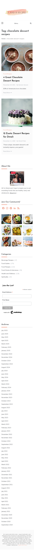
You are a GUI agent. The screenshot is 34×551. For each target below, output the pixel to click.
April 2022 (4, 461)
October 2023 (5, 401)
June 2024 (4, 374)
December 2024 (6, 354)
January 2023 (5, 431)
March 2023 (5, 424)
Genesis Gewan (23, 85)
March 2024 (5, 384)
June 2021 (4, 495)
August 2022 (5, 448)
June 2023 (4, 414)
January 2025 (5, 350)
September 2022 (7, 444)
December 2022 (6, 434)
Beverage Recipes (7, 260)
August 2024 (5, 367)
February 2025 (6, 347)
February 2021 (6, 508)
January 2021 (5, 511)
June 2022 (4, 454)
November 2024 (6, 357)
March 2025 (5, 344)
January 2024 (5, 391)
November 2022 (6, 438)
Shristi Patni (22, 141)
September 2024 (7, 364)
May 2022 (4, 458)
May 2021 (4, 498)
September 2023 (7, 404)
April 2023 (4, 421)
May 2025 (4, 337)
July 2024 (4, 371)
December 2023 (6, 394)
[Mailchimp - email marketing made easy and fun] (12, 313)
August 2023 (5, 407)
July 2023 (4, 411)
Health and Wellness (8, 273)
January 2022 (5, 471)
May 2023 (4, 417)
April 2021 (4, 501)
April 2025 (4, 340)
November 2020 (6, 518)
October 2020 (5, 521)
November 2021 (6, 478)
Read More (6, 92)
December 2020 (6, 515)
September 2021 (7, 484)
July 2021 (4, 491)
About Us (13, 193)
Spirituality (4, 277)
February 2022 (6, 468)
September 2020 (7, 525)
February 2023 (6, 428)
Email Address (7, 292)
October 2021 (5, 481)
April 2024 (4, 381)
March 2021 (5, 505)
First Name (5, 300)
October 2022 (5, 441)
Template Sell (22, 545)
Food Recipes (7, 74)
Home (3, 39)
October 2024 (5, 361)
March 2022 (5, 464)
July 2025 (4, 330)
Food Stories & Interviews (10, 270)
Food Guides (5, 263)
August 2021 (5, 488)
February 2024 (6, 387)
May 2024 (4, 377)
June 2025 (4, 334)
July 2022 (4, 451)
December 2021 (6, 474)
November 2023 (6, 397)
